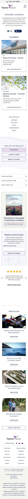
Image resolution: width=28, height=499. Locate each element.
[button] (24, 6)
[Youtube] (22, 441)
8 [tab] (19, 306)
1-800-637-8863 (14, 1)
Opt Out (14, 487)
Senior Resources (7, 185)
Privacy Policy (12, 483)
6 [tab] (14, 306)
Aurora (14, 125)
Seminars (6, 449)
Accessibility (20, 483)
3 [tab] (8, 306)
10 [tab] (23, 306)
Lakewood (14, 120)
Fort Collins (14, 122)
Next (25, 280)
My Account (20, 461)
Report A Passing (20, 446)
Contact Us (20, 452)
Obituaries (20, 449)
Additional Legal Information (10, 489)
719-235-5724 (6, 102)
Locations (6, 458)
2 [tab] (6, 306)
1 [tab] (4, 306)
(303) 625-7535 (7, 64)
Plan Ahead (7, 446)
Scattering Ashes (7, 177)
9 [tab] (21, 306)
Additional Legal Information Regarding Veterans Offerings (13, 491)
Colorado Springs (14, 127)
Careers (7, 461)
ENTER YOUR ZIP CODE (9, 246)
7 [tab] (16, 306)
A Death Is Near (20, 455)
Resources (20, 458)
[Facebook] (16, 441)
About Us (6, 452)
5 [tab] (12, 306)
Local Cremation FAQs (8, 181)
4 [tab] (10, 306)
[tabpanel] (14, 279)
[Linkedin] (19, 441)
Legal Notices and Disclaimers (10, 481)
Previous (1, 280)
